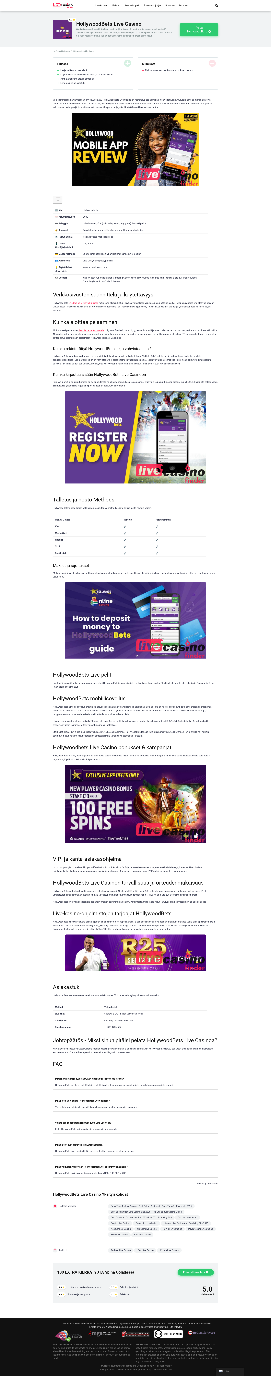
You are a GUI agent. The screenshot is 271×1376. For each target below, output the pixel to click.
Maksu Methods (109, 1323)
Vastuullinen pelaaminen (118, 1327)
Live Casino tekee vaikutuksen (83, 303)
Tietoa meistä (148, 1323)
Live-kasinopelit (81, 1323)
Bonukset (95, 1323)
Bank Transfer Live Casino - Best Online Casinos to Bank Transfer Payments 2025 (151, 1206)
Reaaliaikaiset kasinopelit (91, 330)
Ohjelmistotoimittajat (129, 1323)
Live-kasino (66, 1323)
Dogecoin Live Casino (146, 1223)
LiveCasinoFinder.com (61, 51)
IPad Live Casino (145, 1250)
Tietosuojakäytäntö (177, 1323)
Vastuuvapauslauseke (199, 1323)
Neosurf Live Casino (121, 1229)
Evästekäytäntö (97, 1327)
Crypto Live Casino (120, 1223)
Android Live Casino (121, 1250)
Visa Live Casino (142, 1234)
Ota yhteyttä (176, 1327)
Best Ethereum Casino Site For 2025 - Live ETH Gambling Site (141, 1217)
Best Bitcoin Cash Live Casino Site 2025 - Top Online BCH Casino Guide (146, 1211)
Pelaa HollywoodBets (197, 29)
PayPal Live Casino (172, 1229)
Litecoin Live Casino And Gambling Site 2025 (185, 1223)
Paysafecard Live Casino (200, 1229)
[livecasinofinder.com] (63, 4)
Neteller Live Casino (147, 1229)
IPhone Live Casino (169, 1250)
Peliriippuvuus (161, 1327)
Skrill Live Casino (119, 1234)
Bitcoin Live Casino (187, 1217)
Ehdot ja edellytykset (142, 1327)
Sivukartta (161, 1323)
